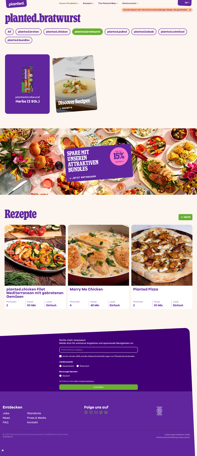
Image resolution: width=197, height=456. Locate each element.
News (6, 418)
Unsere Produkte (68, 3)
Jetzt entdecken (84, 177)
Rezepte (87, 3)
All (9, 32)
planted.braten (28, 32)
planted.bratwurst (87, 32)
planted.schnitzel (172, 32)
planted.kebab (144, 32)
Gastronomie (129, 3)
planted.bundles (19, 40)
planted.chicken (57, 32)
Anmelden (98, 387)
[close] (190, 9)
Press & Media (36, 418)
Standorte (34, 413)
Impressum (184, 437)
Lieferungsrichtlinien (175, 434)
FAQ (5, 422)
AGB (75, 381)
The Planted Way (107, 3)
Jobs (6, 413)
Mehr (187, 217)
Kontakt (32, 422)
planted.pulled (117, 32)
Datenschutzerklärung (87, 381)
